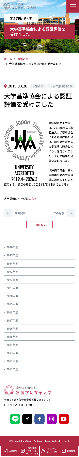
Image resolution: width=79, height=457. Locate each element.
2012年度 (12, 361)
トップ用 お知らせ (61, 86)
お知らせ (37, 86)
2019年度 (12, 304)
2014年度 (12, 344)
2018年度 (12, 312)
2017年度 (12, 320)
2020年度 (12, 296)
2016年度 (12, 328)
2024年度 (12, 263)
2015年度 (12, 336)
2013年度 (12, 353)
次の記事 (63, 213)
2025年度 (12, 255)
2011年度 (12, 369)
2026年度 (12, 247)
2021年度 (12, 288)
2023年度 (12, 271)
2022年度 (12, 280)
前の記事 (16, 213)
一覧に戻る (39, 225)
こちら (33, 198)
